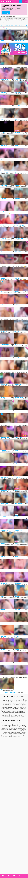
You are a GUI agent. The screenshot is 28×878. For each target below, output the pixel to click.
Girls (2, 25)
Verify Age (6, 13)
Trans (16, 25)
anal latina (21, 28)
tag (6, 28)
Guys (20, 25)
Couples (11, 25)
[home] (7, 1)
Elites (6, 25)
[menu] (1, 1)
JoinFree (20, 1)
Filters (2, 28)
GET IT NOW (20, 52)
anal (10, 28)
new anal (15, 28)
